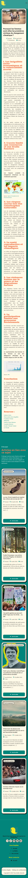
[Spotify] (20, 840)
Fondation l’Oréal (8, 418)
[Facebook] (17, 840)
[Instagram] (7, 840)
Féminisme (12, 40)
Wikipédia (6, 420)
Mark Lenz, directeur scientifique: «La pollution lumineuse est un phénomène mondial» (14, 672)
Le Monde (6, 427)
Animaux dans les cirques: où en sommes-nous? (13, 787)
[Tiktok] (10, 840)
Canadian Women (8, 424)
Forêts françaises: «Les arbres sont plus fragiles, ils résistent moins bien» (12, 556)
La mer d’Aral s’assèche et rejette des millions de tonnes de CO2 (13, 498)
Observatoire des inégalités (11, 417)
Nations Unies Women (10, 422)
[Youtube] (14, 840)
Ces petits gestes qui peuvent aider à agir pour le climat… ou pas (13, 614)
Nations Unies (7, 415)
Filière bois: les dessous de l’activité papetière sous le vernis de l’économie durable (13, 730)
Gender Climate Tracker (10, 426)
